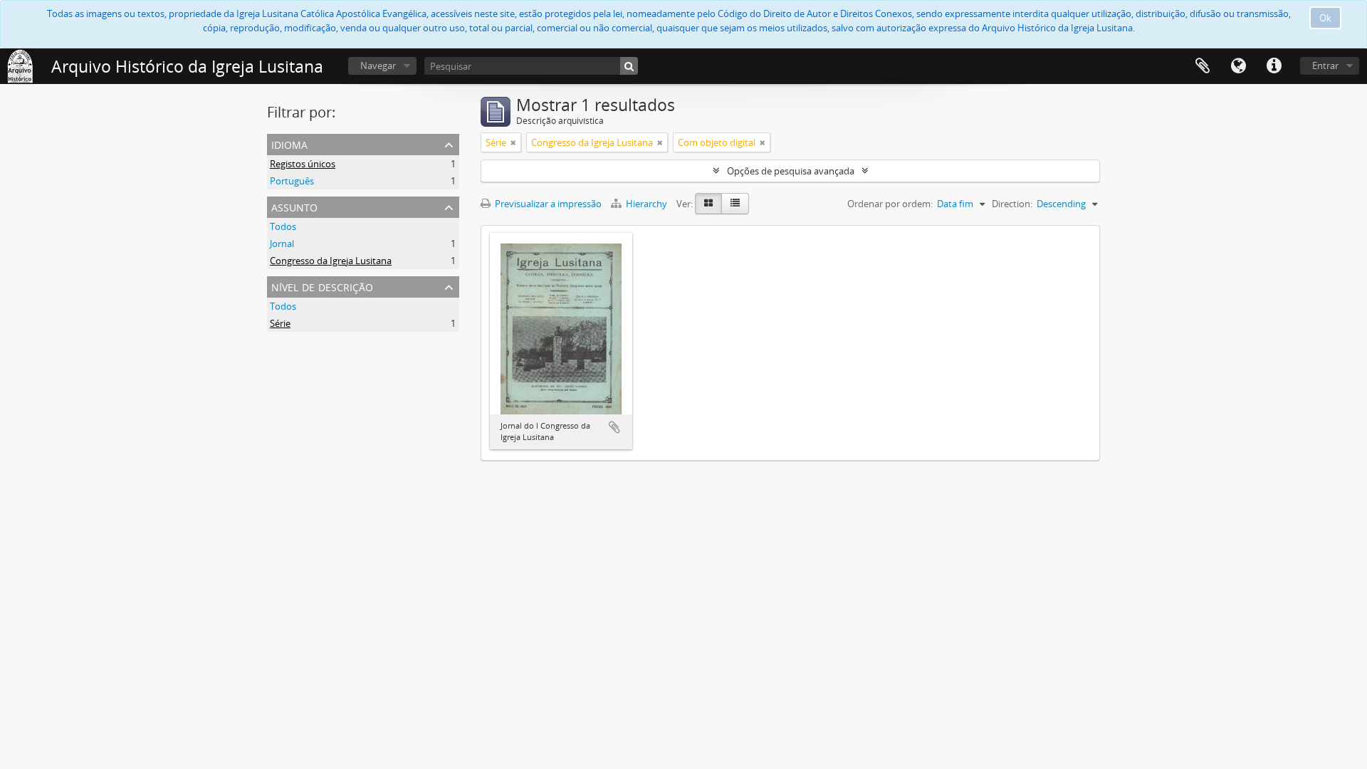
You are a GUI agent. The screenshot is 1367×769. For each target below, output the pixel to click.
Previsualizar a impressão (547, 203)
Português (292, 180)
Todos (283, 226)
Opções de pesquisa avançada (790, 170)
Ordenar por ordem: (890, 203)
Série (280, 323)
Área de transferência (1202, 66)
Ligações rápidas (1274, 66)
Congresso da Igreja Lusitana (331, 260)
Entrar (1325, 65)
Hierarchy (646, 203)
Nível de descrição (322, 285)
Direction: (1012, 203)
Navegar (378, 65)
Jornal (282, 243)
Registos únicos (302, 163)
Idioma (1238, 66)
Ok (1325, 17)
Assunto (294, 206)
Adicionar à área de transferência (614, 427)
